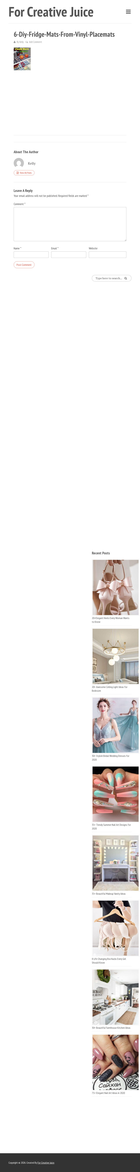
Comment (19, 204)
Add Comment (35, 41)
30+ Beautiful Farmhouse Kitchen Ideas (111, 1027)
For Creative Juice (51, 11)
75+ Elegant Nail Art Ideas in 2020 (108, 1093)
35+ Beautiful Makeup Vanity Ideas (109, 893)
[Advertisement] (70, 99)
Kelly (21, 41)
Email (54, 248)
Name (17, 248)
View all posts (26, 172)
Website (93, 248)
